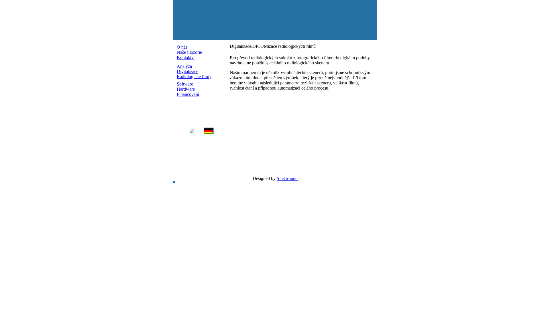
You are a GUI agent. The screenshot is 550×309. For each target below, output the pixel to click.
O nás (182, 47)
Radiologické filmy (194, 76)
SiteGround (287, 178)
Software (185, 84)
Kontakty (185, 57)
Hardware (186, 89)
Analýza (184, 66)
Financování (188, 94)
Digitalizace (187, 71)
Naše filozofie (189, 52)
